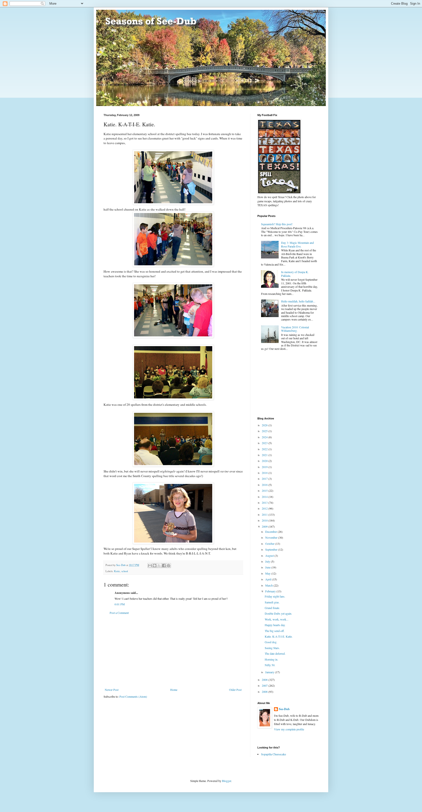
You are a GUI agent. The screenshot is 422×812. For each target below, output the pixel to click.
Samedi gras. (272, 602)
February (270, 591)
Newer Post (111, 690)
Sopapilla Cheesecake (273, 754)
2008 (265, 680)
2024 (265, 437)
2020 (265, 461)
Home (173, 690)
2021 (265, 455)
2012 (265, 508)
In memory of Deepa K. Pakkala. (295, 273)
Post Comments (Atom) (133, 696)
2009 (265, 526)
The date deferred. (275, 653)
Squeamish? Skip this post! (277, 224)
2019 (265, 467)
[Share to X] (159, 565)
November (271, 537)
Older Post (235, 690)
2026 (265, 425)
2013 (265, 502)
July (268, 561)
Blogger (226, 781)
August (269, 555)
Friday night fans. (275, 596)
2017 (265, 479)
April (268, 579)
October (270, 543)
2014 (265, 497)
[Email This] (150, 565)
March (269, 585)
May (268, 573)
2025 (265, 431)
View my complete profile (289, 729)
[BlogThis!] (154, 565)
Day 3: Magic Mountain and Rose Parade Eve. (297, 244)
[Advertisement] (173, 651)
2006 (265, 692)
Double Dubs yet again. (278, 613)
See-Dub (284, 709)
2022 (265, 449)
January (270, 672)
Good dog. (271, 642)
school (124, 571)
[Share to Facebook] (163, 565)
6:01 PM (120, 604)
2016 (265, 485)
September (271, 549)
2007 (265, 685)
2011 (265, 514)
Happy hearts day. (275, 625)
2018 (265, 473)
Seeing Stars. (272, 648)
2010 (265, 520)
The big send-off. (275, 631)
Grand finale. (272, 608)
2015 (265, 490)
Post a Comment (119, 613)
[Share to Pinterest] (168, 565)
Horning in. (271, 659)
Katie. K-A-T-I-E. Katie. (279, 636)
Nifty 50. (270, 665)
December (271, 532)
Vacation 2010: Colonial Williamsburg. (295, 328)
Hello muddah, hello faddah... (298, 301)
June (268, 567)
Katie (117, 571)
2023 (265, 443)
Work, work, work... (276, 619)
